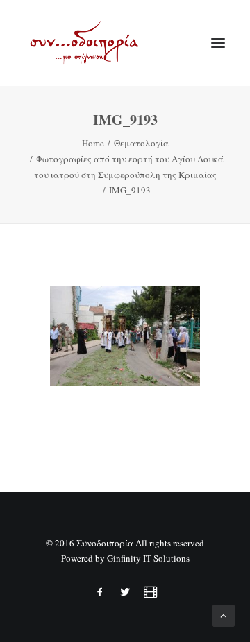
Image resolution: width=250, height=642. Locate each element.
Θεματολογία (141, 143)
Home (93, 143)
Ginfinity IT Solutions (148, 558)
